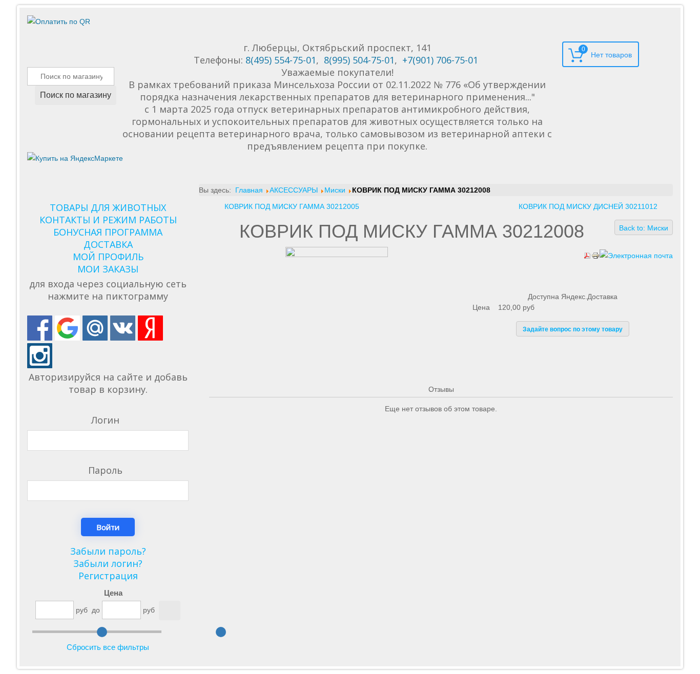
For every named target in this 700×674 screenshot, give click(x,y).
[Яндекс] (150, 328)
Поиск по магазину (75, 95)
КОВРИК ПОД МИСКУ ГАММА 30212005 (291, 206)
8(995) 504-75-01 (359, 60)
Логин (105, 420)
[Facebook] (39, 328)
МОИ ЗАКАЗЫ (107, 269)
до (96, 610)
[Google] (67, 328)
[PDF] (587, 255)
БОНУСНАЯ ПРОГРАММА (107, 232)
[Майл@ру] (95, 328)
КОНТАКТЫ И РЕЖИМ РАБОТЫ (108, 220)
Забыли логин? (107, 563)
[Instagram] (39, 355)
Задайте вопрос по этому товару (573, 329)
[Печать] (595, 255)
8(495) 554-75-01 (280, 60)
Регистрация (108, 576)
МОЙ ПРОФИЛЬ (108, 256)
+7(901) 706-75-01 (440, 60)
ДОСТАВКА (108, 244)
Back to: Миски (643, 228)
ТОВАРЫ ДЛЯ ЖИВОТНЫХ (108, 207)
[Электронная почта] (636, 255)
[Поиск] (169, 610)
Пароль (105, 470)
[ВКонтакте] (122, 328)
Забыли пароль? (108, 551)
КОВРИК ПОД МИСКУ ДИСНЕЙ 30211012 (588, 206)
